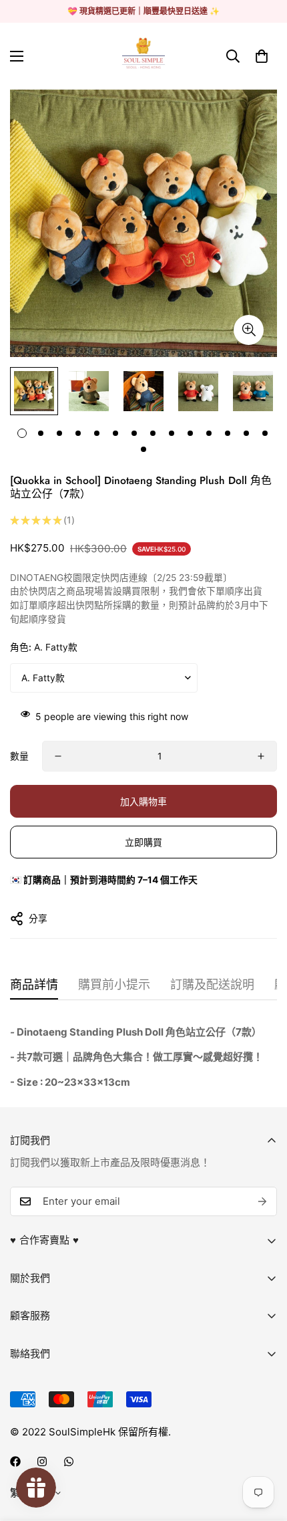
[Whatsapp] (68, 1461)
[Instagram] (42, 1461)
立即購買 (143, 842)
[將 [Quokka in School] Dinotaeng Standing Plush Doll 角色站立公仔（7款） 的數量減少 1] (58, 756)
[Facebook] (15, 1461)
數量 (19, 756)
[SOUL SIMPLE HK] (143, 56)
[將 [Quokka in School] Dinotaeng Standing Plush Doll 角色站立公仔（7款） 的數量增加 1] (261, 756)
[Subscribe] (262, 1201)
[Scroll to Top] (263, 1450)
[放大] (249, 330)
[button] (261, 56)
